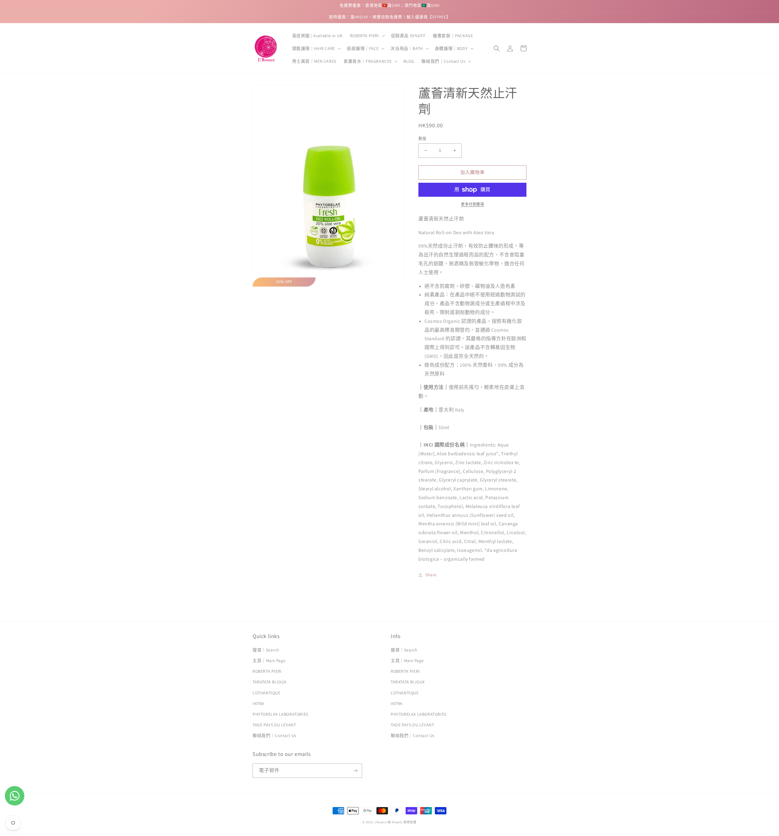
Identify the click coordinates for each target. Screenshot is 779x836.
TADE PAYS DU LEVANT (274, 725)
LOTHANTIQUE (267, 693)
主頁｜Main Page (269, 660)
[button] (366, 35)
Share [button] (431, 574)
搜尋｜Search (266, 650)
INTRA (258, 703)
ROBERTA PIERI (267, 671)
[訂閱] (355, 771)
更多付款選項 (472, 204)
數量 (422, 138)
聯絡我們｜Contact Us (274, 735)
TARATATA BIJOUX (270, 682)
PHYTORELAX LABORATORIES (280, 714)
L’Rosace (380, 822)
